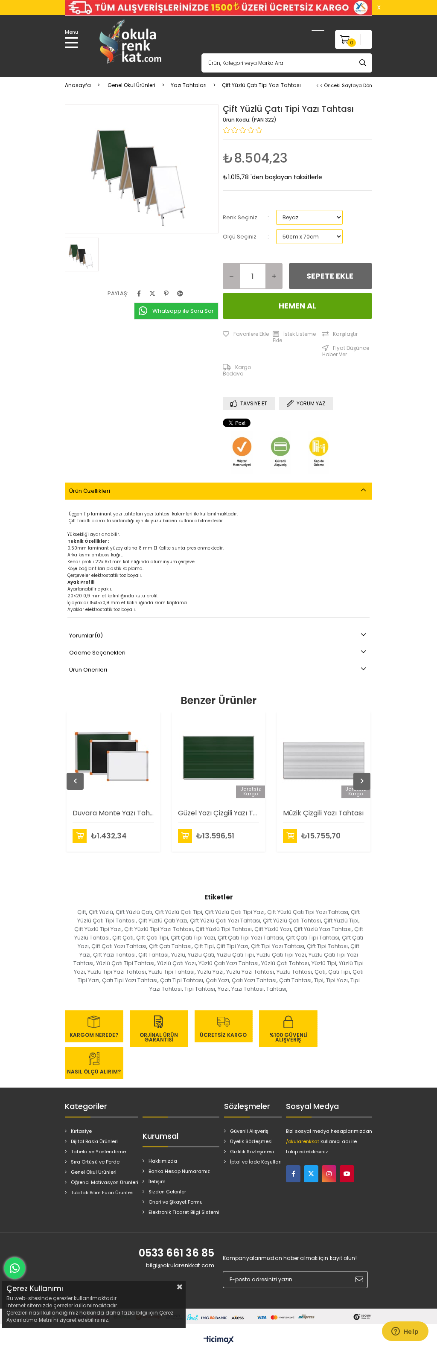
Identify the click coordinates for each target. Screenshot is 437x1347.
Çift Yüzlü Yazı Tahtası (323, 929)
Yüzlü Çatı (201, 955)
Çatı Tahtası (295, 980)
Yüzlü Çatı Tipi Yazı (281, 955)
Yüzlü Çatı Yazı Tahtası (228, 963)
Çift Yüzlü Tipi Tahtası (223, 929)
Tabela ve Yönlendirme (98, 1151)
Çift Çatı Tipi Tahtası (312, 938)
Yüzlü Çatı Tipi (235, 955)
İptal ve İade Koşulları (256, 1161)
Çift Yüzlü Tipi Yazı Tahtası (158, 929)
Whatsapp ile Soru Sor (183, 311)
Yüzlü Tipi (324, 963)
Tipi (318, 980)
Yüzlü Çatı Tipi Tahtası (125, 963)
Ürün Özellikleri (89, 491)
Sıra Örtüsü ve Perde (95, 1161)
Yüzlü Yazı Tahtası (250, 972)
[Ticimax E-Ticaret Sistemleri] (219, 1340)
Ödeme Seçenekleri (97, 653)
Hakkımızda (163, 1161)
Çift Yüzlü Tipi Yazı (98, 929)
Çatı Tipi (339, 972)
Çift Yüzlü (101, 912)
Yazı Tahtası (247, 989)
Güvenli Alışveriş (249, 1131)
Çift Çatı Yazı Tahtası (118, 946)
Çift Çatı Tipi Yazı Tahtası (250, 938)
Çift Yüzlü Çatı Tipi (178, 912)
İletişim (157, 1181)
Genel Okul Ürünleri (94, 1172)
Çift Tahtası (153, 955)
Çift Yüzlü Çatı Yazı (162, 920)
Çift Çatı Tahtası (170, 946)
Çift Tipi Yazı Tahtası (277, 946)
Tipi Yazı (337, 980)
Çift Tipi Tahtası (327, 946)
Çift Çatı (123, 938)
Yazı (223, 989)
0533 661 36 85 (176, 1253)
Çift (81, 912)
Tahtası (276, 989)
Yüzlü (178, 955)
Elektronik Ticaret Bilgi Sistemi (184, 1212)
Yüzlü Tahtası (294, 972)
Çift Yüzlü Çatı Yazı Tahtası (225, 920)
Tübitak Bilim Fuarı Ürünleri (102, 1192)
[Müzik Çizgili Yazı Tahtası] (323, 757)
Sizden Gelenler (167, 1191)
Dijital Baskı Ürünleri (94, 1141)
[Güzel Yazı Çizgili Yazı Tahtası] (218, 757)
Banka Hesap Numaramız (179, 1171)
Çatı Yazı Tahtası (254, 980)
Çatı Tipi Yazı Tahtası (129, 980)
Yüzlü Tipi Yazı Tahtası (116, 972)
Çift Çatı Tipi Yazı (193, 938)
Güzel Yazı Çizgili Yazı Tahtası (218, 813)
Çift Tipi (204, 946)
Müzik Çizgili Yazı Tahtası (323, 813)
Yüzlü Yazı (210, 972)
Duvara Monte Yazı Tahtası (113, 813)
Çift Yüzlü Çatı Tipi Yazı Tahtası (307, 912)
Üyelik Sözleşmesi (251, 1141)
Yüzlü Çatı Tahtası (285, 963)
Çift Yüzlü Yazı (272, 929)
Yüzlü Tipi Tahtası (172, 972)
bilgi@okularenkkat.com (180, 1265)
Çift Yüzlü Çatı (134, 912)
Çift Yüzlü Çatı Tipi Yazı (235, 912)
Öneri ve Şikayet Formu (176, 1202)
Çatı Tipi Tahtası (181, 980)
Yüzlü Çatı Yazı (176, 963)
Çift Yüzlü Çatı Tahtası (292, 920)
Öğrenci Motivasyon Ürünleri (104, 1182)
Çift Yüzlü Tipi (340, 920)
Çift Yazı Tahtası (114, 955)
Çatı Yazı (217, 980)
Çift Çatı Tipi (152, 938)
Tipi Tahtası (199, 989)
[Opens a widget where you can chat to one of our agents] (405, 1332)
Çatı (320, 972)
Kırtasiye (81, 1131)
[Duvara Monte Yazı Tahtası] (113, 757)
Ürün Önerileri (88, 670)
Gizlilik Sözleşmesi (252, 1151)
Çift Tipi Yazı (232, 946)
